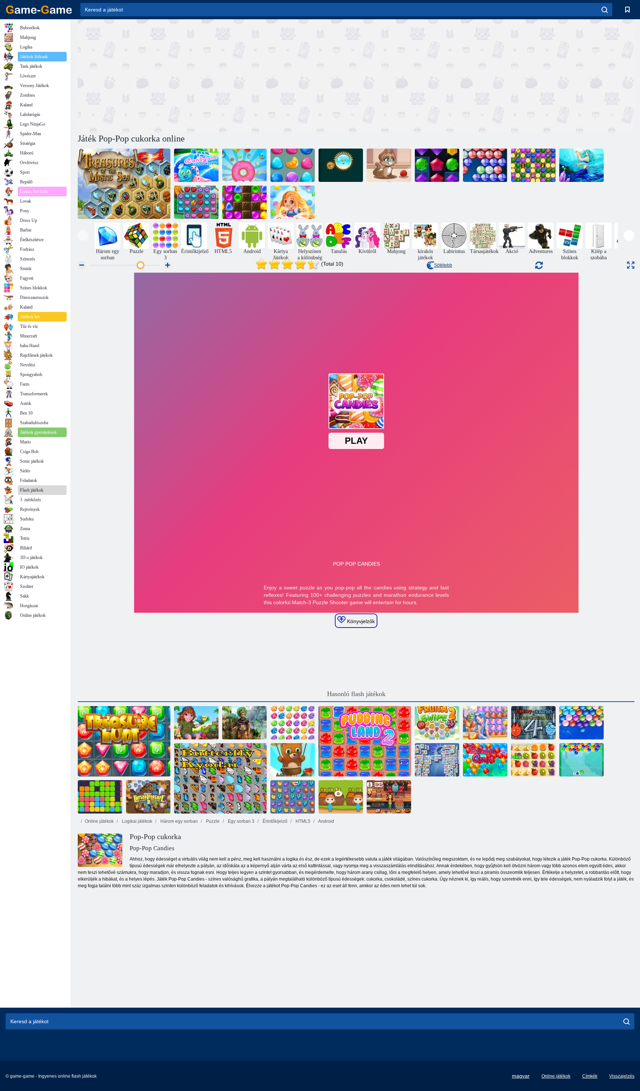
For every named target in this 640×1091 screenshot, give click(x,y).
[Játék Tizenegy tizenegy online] (100, 797)
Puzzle (212, 821)
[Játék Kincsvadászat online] (124, 741)
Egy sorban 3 (240, 821)
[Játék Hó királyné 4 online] (581, 165)
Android (325, 821)
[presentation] (83, 235)
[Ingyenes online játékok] (39, 10)
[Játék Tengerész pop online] (485, 722)
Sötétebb (443, 265)
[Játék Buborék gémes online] (485, 759)
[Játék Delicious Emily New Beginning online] (389, 797)
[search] (605, 10)
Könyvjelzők (360, 621)
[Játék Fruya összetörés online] (292, 797)
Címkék (589, 1076)
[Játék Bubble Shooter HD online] (485, 165)
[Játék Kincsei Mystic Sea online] (124, 184)
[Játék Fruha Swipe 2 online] (437, 722)
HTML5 (302, 821)
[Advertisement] (217, 75)
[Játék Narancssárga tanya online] (341, 797)
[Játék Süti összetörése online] (244, 165)
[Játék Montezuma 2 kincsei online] (244, 722)
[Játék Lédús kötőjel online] (533, 759)
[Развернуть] (630, 265)
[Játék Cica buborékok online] (389, 165)
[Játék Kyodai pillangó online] (220, 778)
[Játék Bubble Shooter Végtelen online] (292, 759)
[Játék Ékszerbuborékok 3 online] (292, 722)
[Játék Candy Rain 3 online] (292, 165)
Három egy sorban (178, 821)
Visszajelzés (621, 1076)
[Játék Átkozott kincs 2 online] (148, 797)
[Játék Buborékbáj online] (581, 759)
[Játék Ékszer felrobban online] (341, 165)
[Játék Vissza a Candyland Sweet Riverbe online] (196, 165)
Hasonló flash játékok (356, 694)
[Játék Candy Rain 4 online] (292, 202)
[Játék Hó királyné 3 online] (533, 165)
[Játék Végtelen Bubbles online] (581, 722)
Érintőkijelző (274, 821)
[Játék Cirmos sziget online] (196, 722)
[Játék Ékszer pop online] (196, 202)
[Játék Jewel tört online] (437, 165)
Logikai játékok (136, 821)
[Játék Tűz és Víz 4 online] (533, 722)
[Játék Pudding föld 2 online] (365, 741)
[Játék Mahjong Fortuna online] (437, 759)
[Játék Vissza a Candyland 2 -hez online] (244, 202)
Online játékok (99, 821)
